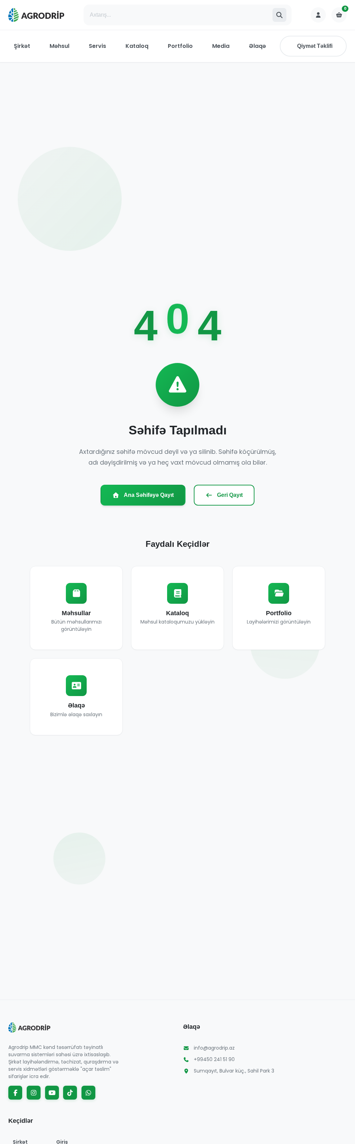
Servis (97, 46)
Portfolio (180, 46)
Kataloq (136, 46)
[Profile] (318, 15)
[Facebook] (15, 1093)
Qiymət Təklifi (314, 46)
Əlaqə (257, 46)
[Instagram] (34, 1093)
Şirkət (22, 46)
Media (221, 46)
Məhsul (59, 46)
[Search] (279, 15)
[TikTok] (70, 1093)
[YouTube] (52, 1093)
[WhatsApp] (88, 1093)
